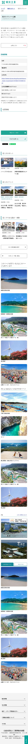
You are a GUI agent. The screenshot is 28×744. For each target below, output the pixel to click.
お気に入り (17, 45)
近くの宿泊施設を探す (14, 247)
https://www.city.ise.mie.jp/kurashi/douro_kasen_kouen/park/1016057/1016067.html (14, 81)
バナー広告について (22, 514)
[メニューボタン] (25, 2)
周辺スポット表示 (14, 132)
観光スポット (11, 8)
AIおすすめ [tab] (20, 564)
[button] (26, 162)
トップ (3, 8)
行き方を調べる (14, 139)
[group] (7, 166)
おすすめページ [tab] (7, 564)
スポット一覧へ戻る (14, 256)
